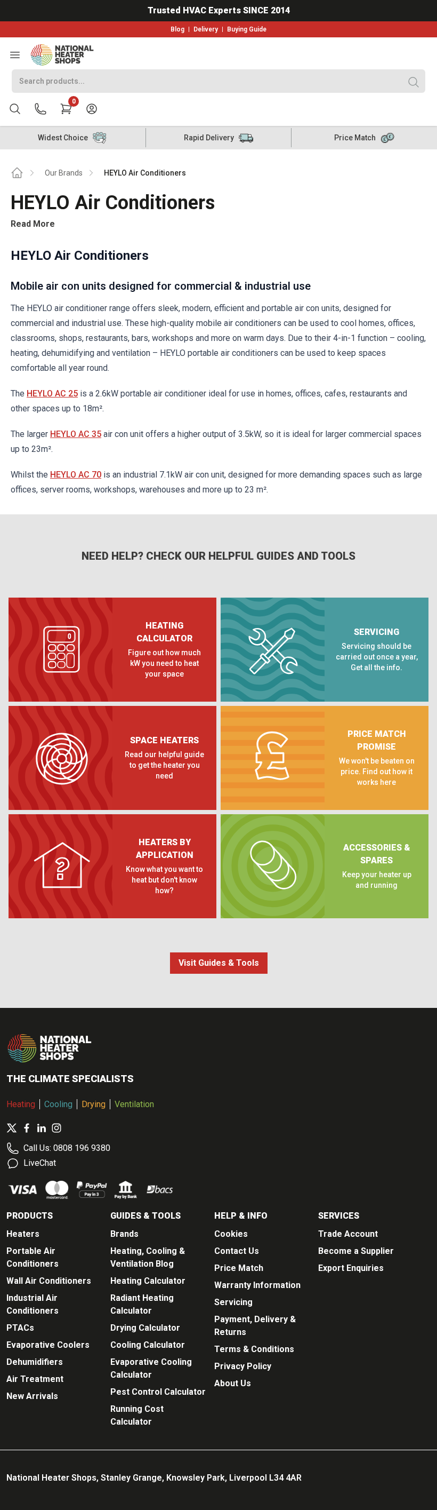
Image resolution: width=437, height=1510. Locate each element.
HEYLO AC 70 (75, 475)
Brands (124, 1234)
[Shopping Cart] (66, 109)
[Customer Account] (91, 109)
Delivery (205, 29)
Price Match (238, 1268)
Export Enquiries (351, 1268)
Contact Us (236, 1251)
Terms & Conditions (254, 1349)
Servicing (233, 1302)
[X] (11, 1128)
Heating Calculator (147, 1281)
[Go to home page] (17, 172)
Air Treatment (34, 1379)
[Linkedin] (41, 1128)
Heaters (22, 1234)
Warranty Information (257, 1285)
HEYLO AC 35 (75, 434)
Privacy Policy (242, 1366)
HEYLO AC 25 (52, 393)
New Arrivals (32, 1396)
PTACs (20, 1328)
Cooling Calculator (147, 1345)
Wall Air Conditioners (48, 1281)
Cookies (231, 1234)
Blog (177, 29)
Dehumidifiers (34, 1362)
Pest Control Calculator (158, 1392)
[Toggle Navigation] (15, 55)
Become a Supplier (356, 1251)
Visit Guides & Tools (219, 963)
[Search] (413, 82)
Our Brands (64, 173)
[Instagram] (56, 1128)
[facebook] (26, 1128)
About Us (232, 1383)
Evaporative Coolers (48, 1345)
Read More (33, 224)
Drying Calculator (145, 1328)
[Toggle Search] (15, 109)
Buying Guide (246, 29)
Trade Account (348, 1234)
